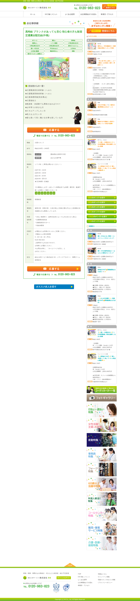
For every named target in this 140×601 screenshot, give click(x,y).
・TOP (79, 574)
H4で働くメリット (51, 14)
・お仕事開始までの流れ (84, 582)
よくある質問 (70, 14)
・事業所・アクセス (83, 585)
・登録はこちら (102, 574)
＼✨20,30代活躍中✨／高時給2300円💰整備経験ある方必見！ (107, 300)
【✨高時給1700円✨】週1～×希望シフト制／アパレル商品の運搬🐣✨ (107, 168)
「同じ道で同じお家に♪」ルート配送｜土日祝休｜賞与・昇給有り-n (107, 63)
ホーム (32, 14)
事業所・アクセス (107, 14)
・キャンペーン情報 (103, 577)
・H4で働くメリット (83, 577)
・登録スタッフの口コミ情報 (106, 579)
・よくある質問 (82, 579)
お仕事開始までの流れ (88, 14)
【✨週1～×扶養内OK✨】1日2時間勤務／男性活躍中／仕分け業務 (107, 144)
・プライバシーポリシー (104, 582)
